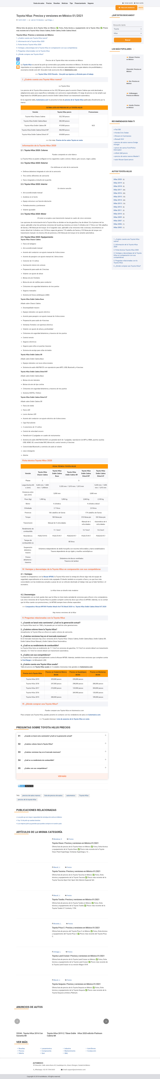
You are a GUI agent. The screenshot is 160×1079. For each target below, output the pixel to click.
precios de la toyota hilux (27, 800)
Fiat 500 (118, 130)
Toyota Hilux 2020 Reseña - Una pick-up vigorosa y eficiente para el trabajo (65, 74)
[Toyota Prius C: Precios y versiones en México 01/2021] (33, 933)
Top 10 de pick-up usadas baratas (28, 820)
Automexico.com (42, 100)
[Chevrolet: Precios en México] (119, 73)
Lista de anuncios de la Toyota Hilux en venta (73, 719)
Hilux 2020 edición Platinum (89, 1033)
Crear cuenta (139, 3)
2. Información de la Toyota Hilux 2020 (30, 41)
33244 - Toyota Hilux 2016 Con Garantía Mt (29, 1034)
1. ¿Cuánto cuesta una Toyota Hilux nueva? (31, 38)
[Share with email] (18, 68)
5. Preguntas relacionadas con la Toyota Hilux (33, 51)
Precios (70, 839)
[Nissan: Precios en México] (119, 61)
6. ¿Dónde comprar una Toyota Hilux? (29, 54)
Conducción (91, 1051)
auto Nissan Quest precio (124, 160)
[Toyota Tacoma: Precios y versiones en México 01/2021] (33, 876)
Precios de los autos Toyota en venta (69, 140)
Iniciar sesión (129, 3)
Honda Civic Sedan (122, 133)
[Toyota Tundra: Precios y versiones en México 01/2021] (33, 904)
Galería (21, 1053)
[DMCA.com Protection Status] (25, 787)
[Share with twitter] (18, 64)
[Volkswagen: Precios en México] (119, 97)
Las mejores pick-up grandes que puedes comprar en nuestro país (39, 823)
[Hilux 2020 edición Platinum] (92, 1021)
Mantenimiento (69, 1051)
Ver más (62, 776)
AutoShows (91, 1049)
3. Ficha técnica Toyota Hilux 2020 (28, 45)
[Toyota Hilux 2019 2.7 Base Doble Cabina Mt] (61, 1021)
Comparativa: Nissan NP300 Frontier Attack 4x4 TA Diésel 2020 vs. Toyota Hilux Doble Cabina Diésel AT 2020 (65, 607)
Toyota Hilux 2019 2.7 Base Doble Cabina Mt (61, 1034)
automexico (71, 795)
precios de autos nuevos (31, 795)
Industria (67, 1049)
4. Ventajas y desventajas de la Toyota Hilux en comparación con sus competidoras (46, 48)
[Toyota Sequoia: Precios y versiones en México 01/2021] (33, 989)
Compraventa (46, 1051)
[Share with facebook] (18, 60)
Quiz (43, 1053)
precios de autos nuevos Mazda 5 (127, 156)
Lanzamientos (47, 1049)
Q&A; (66, 1053)
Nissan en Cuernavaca (123, 136)
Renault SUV (119, 139)
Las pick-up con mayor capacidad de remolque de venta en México (39, 817)
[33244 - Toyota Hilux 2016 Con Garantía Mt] (31, 1021)
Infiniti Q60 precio (121, 153)
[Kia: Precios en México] (119, 85)
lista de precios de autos (53, 795)
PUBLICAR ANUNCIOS (127, 7)
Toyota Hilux (83, 795)
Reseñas (22, 1049)
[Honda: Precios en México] (119, 109)
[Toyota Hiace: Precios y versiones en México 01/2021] (33, 848)
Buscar (127, 40)
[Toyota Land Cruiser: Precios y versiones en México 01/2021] (33, 961)
